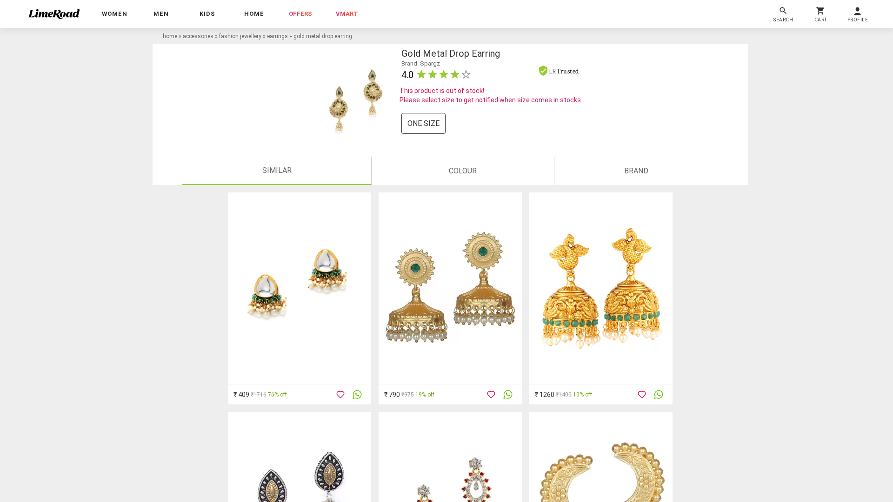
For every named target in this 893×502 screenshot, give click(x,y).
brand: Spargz (420, 63)
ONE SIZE (423, 123)
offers (300, 13)
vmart (347, 13)
